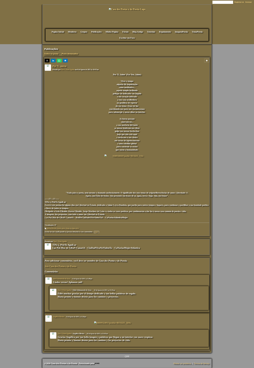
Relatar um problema (182, 363)
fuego (67, 228)
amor (63, 228)
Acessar (248, 2)
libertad (53, 228)
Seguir (96, 232)
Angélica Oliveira (58, 317)
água (73, 228)
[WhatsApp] (59, 60)
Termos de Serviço (202, 363)
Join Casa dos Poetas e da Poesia (60, 266)
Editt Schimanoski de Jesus (61, 279)
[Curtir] (206, 60)
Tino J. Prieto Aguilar (67, 70)
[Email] (65, 60)
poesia (49, 228)
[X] (47, 60)
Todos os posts (51, 53)
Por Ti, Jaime (59, 66)
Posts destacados (70, 53)
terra (77, 228)
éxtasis (59, 228)
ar (70, 228)
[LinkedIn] (53, 60)
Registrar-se (239, 2)
